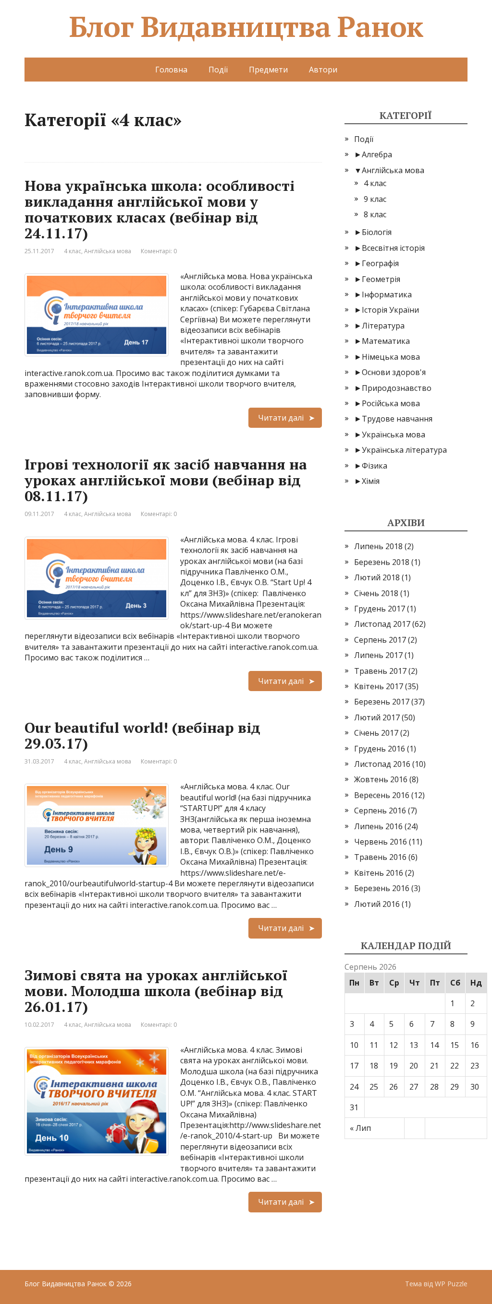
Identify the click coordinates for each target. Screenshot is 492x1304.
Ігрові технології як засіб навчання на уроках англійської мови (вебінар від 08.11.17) (166, 480)
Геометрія (381, 279)
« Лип (360, 1128)
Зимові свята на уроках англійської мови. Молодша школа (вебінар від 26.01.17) (156, 990)
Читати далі (281, 417)
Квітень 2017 (378, 686)
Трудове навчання (397, 418)
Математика (386, 341)
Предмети (268, 69)
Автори (323, 69)
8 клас (375, 214)
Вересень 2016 (381, 795)
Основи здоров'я (394, 372)
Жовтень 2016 (380, 779)
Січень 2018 (376, 593)
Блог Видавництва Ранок (246, 26)
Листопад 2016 (382, 764)
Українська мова (393, 434)
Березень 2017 (381, 701)
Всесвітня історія (393, 248)
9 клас (375, 199)
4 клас (72, 251)
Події (218, 69)
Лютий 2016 (377, 904)
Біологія (377, 232)
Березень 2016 (381, 888)
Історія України (390, 310)
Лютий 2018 (377, 577)
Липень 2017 (378, 655)
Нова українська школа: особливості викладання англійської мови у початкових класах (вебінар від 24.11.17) (160, 209)
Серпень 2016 (380, 810)
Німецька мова (391, 357)
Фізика (374, 465)
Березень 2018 (381, 562)
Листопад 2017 (382, 624)
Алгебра (377, 154)
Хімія (371, 481)
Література (383, 325)
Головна (171, 69)
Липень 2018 (378, 546)
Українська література (404, 450)
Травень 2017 (380, 671)
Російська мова (391, 403)
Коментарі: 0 (159, 251)
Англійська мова (107, 251)
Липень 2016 (378, 826)
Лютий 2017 (377, 717)
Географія (380, 263)
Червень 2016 (380, 841)
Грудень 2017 (379, 608)
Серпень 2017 (380, 639)
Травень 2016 (380, 857)
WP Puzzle (451, 1283)
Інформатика (387, 294)
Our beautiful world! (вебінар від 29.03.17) (142, 735)
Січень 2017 (376, 733)
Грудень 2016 (379, 748)
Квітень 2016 (378, 873)
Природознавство (396, 388)
